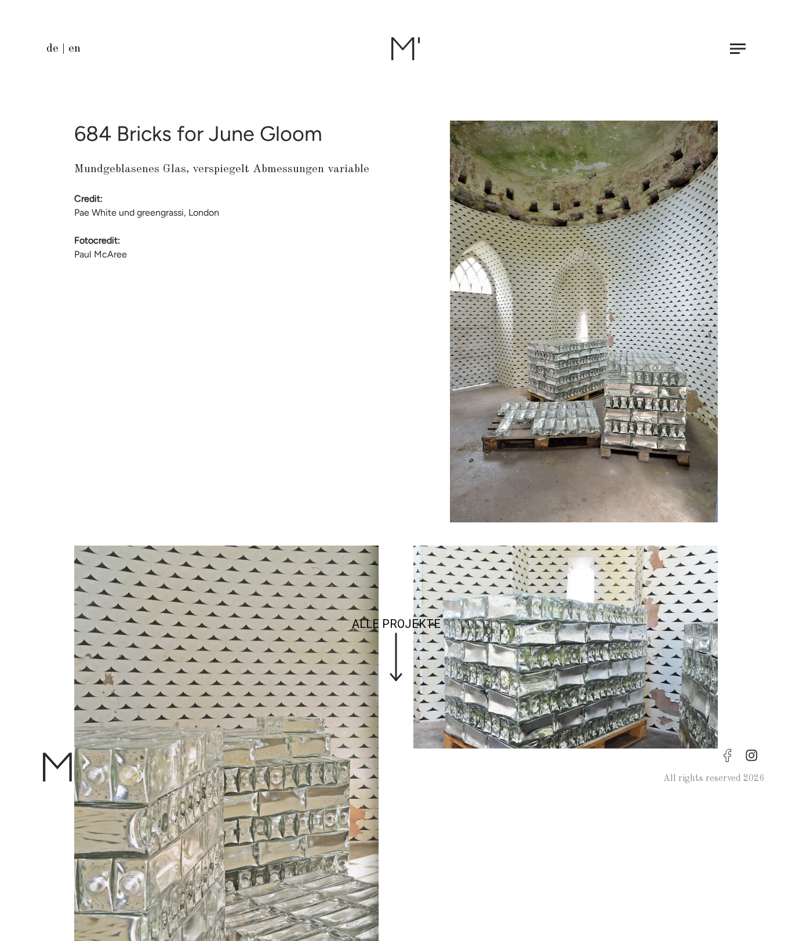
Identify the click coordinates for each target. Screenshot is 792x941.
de (52, 49)
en (74, 49)
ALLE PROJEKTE (396, 624)
